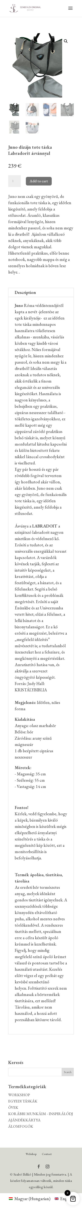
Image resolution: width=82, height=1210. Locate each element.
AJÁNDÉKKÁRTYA (24, 1120)
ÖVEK (13, 1107)
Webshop (31, 1154)
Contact (47, 1154)
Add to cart (39, 181)
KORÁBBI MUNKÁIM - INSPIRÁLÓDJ (40, 1113)
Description (25, 292)
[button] (66, 41)
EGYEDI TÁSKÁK (22, 1101)
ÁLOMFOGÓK (20, 1126)
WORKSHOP (19, 1094)
